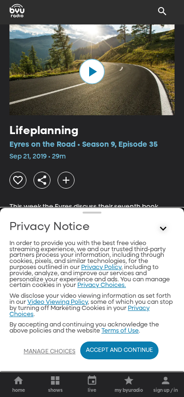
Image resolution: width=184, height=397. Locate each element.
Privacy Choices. (101, 285)
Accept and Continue (119, 350)
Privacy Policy (101, 267)
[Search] (162, 11)
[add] (66, 180)
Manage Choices (49, 352)
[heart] (17, 180)
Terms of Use (120, 331)
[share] (41, 180)
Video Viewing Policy (57, 302)
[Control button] (163, 229)
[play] (92, 71)
